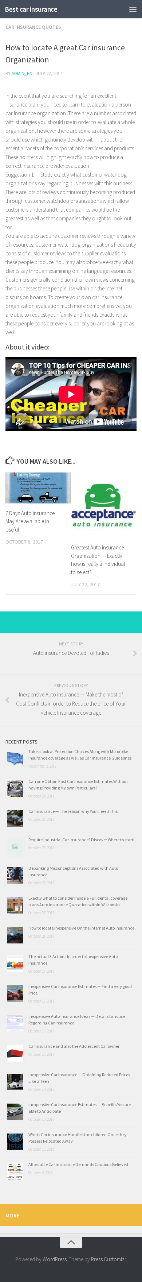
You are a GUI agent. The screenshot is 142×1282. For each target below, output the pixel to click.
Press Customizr (108, 1259)
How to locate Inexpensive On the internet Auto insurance (81, 928)
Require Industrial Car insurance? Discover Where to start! (81, 839)
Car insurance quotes (33, 27)
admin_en (22, 73)
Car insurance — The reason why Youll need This (73, 811)
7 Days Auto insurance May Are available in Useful (30, 521)
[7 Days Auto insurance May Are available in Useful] (38, 487)
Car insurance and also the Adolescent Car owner (73, 1046)
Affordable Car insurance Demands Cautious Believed (78, 1164)
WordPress (55, 1259)
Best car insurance (31, 9)
